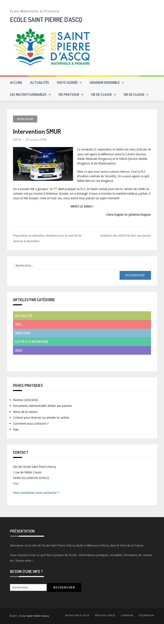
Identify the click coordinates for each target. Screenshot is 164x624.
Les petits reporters (31, 341)
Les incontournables (28, 94)
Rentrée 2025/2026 (25, 400)
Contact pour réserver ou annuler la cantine (41, 417)
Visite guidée (67, 82)
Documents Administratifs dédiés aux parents (42, 406)
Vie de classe (101, 94)
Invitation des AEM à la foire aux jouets (125, 235)
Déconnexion (146, 615)
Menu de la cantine (25, 412)
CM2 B (17, 139)
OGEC (19, 350)
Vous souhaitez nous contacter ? (36, 493)
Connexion (127, 615)
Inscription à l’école (77, 615)
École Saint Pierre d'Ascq (34, 616)
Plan (16, 429)
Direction (22, 333)
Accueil (16, 82)
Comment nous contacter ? (30, 423)
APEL (18, 324)
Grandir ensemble (104, 82)
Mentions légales (105, 615)
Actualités (39, 82)
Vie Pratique (68, 94)
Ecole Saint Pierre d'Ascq (46, 19)
